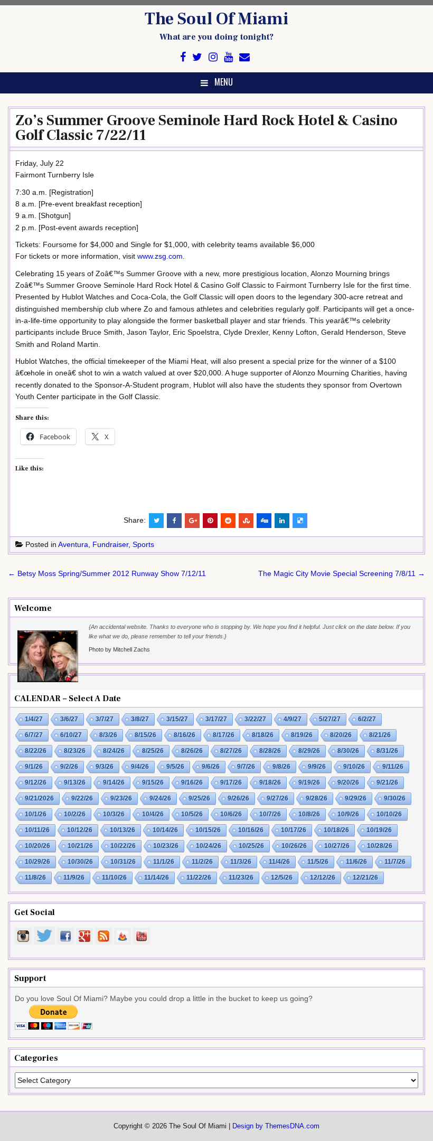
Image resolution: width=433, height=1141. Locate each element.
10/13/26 (122, 830)
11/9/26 (73, 877)
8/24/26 (114, 751)
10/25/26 (251, 846)
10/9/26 (348, 814)
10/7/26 (270, 814)
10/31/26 (123, 861)
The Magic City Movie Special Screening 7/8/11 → (341, 573)
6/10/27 (71, 735)
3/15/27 (177, 719)
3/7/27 (105, 719)
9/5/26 (175, 766)
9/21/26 (387, 782)
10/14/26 (165, 830)
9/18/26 (270, 782)
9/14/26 (114, 782)
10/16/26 (250, 830)
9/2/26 (69, 766)
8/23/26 (75, 751)
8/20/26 (341, 735)
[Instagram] (213, 57)
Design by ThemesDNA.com (275, 1126)
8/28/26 (270, 751)
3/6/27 (69, 719)
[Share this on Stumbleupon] (246, 520)
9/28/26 (316, 798)
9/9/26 (317, 766)
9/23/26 (121, 798)
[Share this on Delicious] (300, 520)
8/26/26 (192, 751)
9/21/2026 (39, 798)
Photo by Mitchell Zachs (119, 649)
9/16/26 (192, 782)
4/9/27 (293, 719)
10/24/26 (208, 846)
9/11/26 (392, 766)
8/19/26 (302, 735)
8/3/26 (108, 735)
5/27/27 (330, 719)
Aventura (73, 544)
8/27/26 (231, 751)
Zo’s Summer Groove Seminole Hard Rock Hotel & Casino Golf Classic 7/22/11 (206, 128)
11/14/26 (156, 877)
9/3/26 (105, 766)
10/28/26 (379, 846)
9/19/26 (309, 782)
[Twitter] (197, 57)
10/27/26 (337, 846)
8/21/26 (380, 735)
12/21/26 (365, 877)
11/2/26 (202, 861)
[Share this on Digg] (264, 520)
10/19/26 (379, 830)
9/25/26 (199, 798)
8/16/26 (184, 735)
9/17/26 (231, 782)
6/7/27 (34, 735)
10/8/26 (309, 814)
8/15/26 (145, 735)
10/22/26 (123, 846)
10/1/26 (35, 814)
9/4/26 (140, 766)
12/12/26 (322, 877)
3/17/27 (216, 719)
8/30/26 (348, 751)
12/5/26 (282, 877)
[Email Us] (244, 57)
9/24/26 (160, 798)
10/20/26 (37, 846)
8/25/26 (153, 751)
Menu (223, 82)
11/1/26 (163, 861)
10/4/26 (153, 814)
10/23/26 (165, 846)
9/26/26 (238, 798)
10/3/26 (114, 814)
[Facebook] (183, 57)
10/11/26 (37, 830)
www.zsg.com (160, 256)
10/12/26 (79, 830)
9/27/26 (277, 798)
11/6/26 (356, 861)
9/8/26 (281, 766)
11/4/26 (279, 861)
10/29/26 (37, 861)
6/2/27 (367, 719)
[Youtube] (228, 57)
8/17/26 (223, 735)
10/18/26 (336, 830)
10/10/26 (389, 814)
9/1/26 (34, 766)
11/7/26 (395, 861)
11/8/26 (35, 877)
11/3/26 (240, 861)
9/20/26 (348, 782)
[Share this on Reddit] (228, 520)
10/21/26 (80, 846)
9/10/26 (354, 766)
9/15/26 (153, 782)
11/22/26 (198, 877)
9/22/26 (82, 798)
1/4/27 (34, 719)
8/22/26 (35, 751)
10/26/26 (294, 846)
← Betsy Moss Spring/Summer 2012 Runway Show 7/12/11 (107, 573)
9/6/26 (211, 766)
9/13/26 (75, 782)
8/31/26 (387, 751)
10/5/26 (192, 814)
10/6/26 (231, 814)
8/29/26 (309, 751)
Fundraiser (110, 544)
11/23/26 (241, 877)
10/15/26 (208, 830)
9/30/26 (395, 798)
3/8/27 (140, 719)
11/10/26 (114, 877)
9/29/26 (355, 798)
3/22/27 (255, 719)
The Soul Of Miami (216, 19)
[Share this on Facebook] (174, 520)
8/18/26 (263, 735)
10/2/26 (75, 814)
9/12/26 (35, 782)
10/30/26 (80, 861)
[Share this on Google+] (192, 520)
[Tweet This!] (156, 520)
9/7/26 (246, 766)
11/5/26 (317, 861)
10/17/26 (293, 830)
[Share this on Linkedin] (282, 520)
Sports (143, 544)
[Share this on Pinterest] (210, 520)
